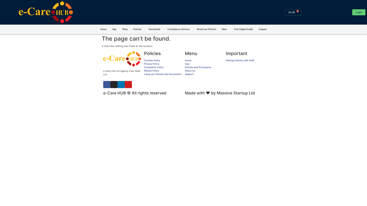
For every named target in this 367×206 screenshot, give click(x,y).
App (114, 29)
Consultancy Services (178, 29)
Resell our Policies (206, 29)
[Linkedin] (121, 84)
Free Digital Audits (243, 29)
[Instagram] (114, 84)
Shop (125, 29)
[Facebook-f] (106, 84)
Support (263, 29)
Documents (154, 29)
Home (103, 29)
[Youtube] (128, 84)
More (224, 29)
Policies (137, 29)
